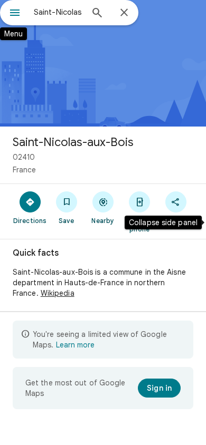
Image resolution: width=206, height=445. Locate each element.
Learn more (75, 345)
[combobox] (58, 12)
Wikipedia (57, 293)
